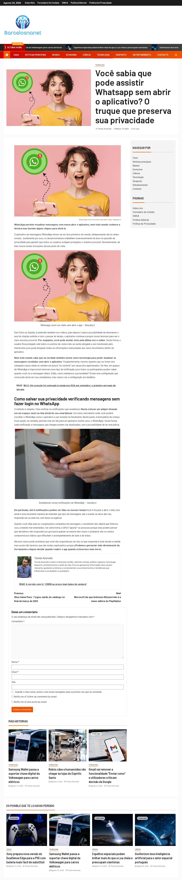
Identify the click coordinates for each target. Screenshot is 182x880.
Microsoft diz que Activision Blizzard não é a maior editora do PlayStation (97, 597)
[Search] (176, 55)
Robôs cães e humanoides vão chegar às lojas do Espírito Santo (67, 773)
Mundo (56, 55)
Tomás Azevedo (105, 129)
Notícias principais (35, 55)
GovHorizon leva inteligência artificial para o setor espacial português (153, 858)
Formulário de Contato (48, 3)
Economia (71, 55)
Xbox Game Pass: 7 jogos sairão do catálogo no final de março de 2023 (39, 597)
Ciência (87, 55)
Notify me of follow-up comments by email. (35, 696)
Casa (16, 55)
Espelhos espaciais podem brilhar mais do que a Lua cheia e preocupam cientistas (84, 47)
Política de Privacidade (100, 3)
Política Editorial (79, 3)
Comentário (18, 621)
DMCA (65, 3)
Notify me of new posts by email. (30, 702)
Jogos (9, 849)
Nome (15, 662)
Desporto (121, 55)
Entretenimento (142, 55)
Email (15, 672)
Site (13, 682)
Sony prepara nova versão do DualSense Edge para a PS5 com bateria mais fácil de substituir (26, 858)
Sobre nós (30, 3)
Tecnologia (103, 55)
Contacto (162, 55)
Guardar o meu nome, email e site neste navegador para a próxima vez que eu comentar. (58, 692)
